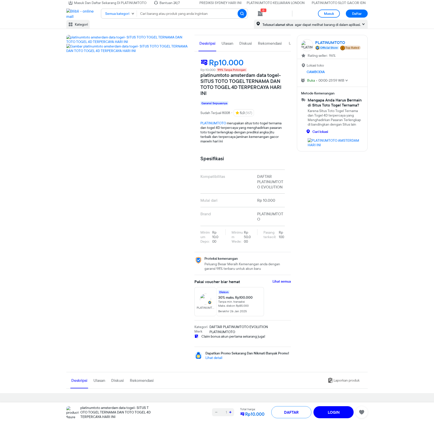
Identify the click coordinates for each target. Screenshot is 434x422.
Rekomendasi (270, 43)
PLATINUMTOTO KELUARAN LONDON (276, 3)
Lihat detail (213, 357)
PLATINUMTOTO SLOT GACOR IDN (339, 3)
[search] (242, 13)
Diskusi (245, 43)
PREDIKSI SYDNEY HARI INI (220, 3)
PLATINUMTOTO (213, 123)
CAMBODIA (316, 72)
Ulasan (227, 43)
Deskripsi (207, 43)
